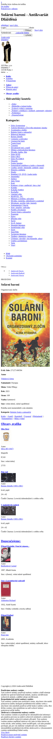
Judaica (14, 179)
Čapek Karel (16, 143)
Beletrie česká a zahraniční (21, 132)
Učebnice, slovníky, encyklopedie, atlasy (27, 239)
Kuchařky (15, 192)
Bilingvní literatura (18, 134)
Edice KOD (15, 154)
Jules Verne (15, 181)
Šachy (13, 221)
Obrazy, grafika (11, 423)
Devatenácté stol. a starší (20, 148)
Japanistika (15, 176)
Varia (13, 243)
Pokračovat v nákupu (9, 9)
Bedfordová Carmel (8, 566)
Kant (13, 183)
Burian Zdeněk (17, 137)
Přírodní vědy (16, 219)
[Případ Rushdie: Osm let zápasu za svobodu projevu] (5, 561)
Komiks (14, 188)
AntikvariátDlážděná (5, 38)
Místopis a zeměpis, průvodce (22, 199)
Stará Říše (15, 232)
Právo (13, 216)
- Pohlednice (16, 113)
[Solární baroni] (25, 366)
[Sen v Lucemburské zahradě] (6, 596)
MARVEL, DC (17, 196)
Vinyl (13, 245)
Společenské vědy (18, 227)
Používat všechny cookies (11, 737)
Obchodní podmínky (14, 256)
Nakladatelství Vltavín (19, 205)
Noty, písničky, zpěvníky (20, 207)
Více (3, 732)
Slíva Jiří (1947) (7, 449)
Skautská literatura (18, 225)
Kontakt (9, 258)
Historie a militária (18, 170)
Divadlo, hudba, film (19, 152)
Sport (13, 230)
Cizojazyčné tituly (18, 141)
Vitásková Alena (7, 379)
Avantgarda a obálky (19, 130)
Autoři (10, 416)
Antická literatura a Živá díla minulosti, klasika (29, 128)
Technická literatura (18, 234)
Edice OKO (15, 157)
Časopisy (14, 145)
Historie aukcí (11, 89)
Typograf (27, 416)
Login (3, 28)
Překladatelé (37, 416)
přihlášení (5, 25)
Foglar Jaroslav (17, 163)
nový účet (14, 25)
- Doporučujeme (17, 115)
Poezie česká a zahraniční (21, 212)
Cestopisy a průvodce (19, 139)
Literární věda (16, 194)
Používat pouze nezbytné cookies (14, 735)
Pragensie (14, 214)
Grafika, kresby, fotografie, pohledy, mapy (27, 168)
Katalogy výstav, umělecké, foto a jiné (26, 185)
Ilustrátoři (18, 416)
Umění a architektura (19, 241)
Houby (13, 172)
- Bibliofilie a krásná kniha (21, 106)
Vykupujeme (11, 81)
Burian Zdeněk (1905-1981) (12, 486)
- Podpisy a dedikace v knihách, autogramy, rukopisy (31, 111)
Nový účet (39, 30)
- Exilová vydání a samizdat (21, 108)
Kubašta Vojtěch (17, 190)
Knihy (3, 416)
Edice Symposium (18, 125)
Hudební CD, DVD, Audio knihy (24, 174)
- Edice (13, 104)
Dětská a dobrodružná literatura (23, 150)
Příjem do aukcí (12, 87)
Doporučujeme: (11, 541)
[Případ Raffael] (6, 630)
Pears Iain (5, 635)
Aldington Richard (8, 600)
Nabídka (9, 78)
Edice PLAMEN (17, 159)
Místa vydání (19, 419)
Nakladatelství (7, 419)
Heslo (31, 28)
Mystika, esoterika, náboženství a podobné (27, 201)
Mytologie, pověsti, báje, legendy (24, 203)
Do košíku (5, 6)
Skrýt (7, 732)
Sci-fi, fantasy (16, 223)
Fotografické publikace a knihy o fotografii (27, 165)
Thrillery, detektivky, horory (22, 236)
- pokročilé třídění (22, 33)
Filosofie (14, 161)
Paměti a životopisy (18, 210)
